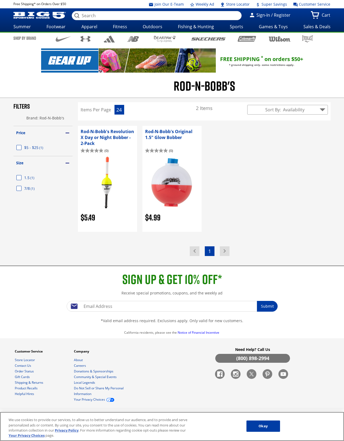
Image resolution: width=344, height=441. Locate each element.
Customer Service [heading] (29, 351)
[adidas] (109, 38)
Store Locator (237, 4)
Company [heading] (82, 351)
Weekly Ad (204, 4)
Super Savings (273, 4)
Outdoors (152, 27)
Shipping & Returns (29, 382)
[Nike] (63, 38)
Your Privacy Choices (27, 435)
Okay (263, 426)
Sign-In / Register (273, 15)
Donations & (93, 371)
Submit (267, 306)
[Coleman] (246, 38)
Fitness (120, 27)
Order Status (25, 371)
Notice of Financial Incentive (199, 332)
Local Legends (85, 382)
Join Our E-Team (168, 4)
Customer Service (314, 4)
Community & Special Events (95, 377)
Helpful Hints (25, 394)
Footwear (56, 27)
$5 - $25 (40, 147)
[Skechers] (208, 38)
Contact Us (23, 365)
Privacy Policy (66, 430)
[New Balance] (133, 38)
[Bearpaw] (165, 38)
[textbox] (172, 306)
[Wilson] (280, 38)
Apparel (89, 27)
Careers (80, 365)
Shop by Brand (24, 38)
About (79, 360)
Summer (22, 27)
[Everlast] (307, 38)
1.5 (35, 177)
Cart (327, 17)
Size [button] (19, 162)
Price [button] (20, 132)
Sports (236, 27)
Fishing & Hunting (196, 27)
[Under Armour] (85, 38)
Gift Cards (23, 377)
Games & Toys (273, 27)
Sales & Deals (317, 27)
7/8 (36, 188)
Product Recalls (26, 388)
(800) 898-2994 (252, 358)
